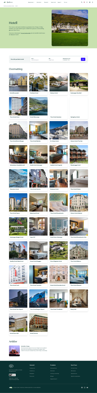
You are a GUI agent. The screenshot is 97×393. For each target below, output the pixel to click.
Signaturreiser (31, 2)
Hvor (32, 58)
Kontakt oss (32, 370)
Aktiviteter (39, 2)
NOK (87, 2)
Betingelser (32, 373)
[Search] (81, 2)
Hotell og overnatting (54, 373)
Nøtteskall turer (53, 368)
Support (59, 2)
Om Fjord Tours (74, 368)
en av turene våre (25, 33)
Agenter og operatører (75, 376)
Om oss (65, 2)
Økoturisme (73, 370)
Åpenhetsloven (74, 373)
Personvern (32, 376)
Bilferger (52, 376)
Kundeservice (32, 368)
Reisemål (46, 2)
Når (49, 58)
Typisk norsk (53, 2)
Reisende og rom (66, 58)
